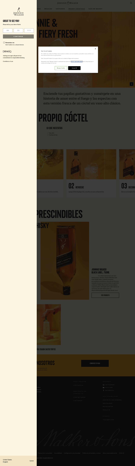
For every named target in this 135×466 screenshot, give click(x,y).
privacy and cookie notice (76, 61)
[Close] (95, 49)
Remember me (10, 42)
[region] (68, 60)
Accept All (74, 68)
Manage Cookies (61, 68)
